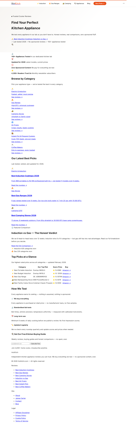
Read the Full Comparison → (22, 246)
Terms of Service (21, 421)
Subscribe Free (35, 343)
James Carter (20, 398)
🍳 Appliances (79, 3)
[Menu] (124, 3)
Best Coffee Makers (22, 387)
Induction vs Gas (21, 378)
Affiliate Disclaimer (22, 413)
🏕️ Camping (67, 3)
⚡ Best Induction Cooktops (22, 39)
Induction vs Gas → (40, 39)
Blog (88, 3)
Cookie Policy (20, 418)
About (17, 395)
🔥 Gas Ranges (54, 3)
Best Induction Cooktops (24, 370)
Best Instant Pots (21, 384)
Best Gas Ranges (21, 373)
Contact (18, 401)
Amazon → (67, 270)
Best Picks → (99, 3)
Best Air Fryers (20, 381)
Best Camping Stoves (23, 375)
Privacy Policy (20, 415)
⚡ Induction (41, 3)
